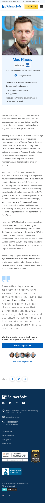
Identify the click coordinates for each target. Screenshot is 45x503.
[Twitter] (10, 402)
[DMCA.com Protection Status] (9, 490)
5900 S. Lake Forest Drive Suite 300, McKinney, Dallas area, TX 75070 (22, 412)
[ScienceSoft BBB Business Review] (12, 471)
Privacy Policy (6, 440)
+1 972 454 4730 (12, 424)
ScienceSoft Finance (32, 1)
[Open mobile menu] (41, 6)
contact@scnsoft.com (13, 417)
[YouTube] (23, 402)
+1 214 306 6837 (12, 422)
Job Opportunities (8, 436)
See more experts (21, 361)
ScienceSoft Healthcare (12, 1)
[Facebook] (17, 402)
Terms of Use (6, 444)
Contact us (31, 6)
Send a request (21, 345)
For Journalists (7, 432)
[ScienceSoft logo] (11, 6)
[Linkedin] (3, 402)
